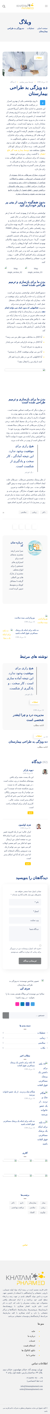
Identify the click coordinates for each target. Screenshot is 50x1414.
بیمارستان (32, 1203)
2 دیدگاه (13, 82)
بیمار (43, 1203)
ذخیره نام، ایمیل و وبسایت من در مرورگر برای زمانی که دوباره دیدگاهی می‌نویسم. (25, 950)
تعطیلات (30, 28)
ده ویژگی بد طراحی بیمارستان (28, 741)
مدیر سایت (24, 82)
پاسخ (30, 813)
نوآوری (42, 1212)
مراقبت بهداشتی (17, 1208)
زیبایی (34, 512)
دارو (21, 1203)
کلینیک (32, 1212)
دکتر (43, 512)
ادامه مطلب (38, 725)
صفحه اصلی (42, 28)
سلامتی (23, 512)
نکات (43, 1048)
